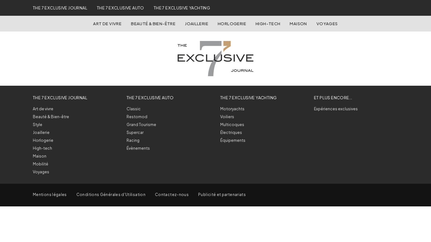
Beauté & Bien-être (153, 23)
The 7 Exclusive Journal (60, 7)
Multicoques (232, 124)
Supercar (135, 132)
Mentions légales (50, 194)
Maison (298, 23)
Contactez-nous (172, 194)
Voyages (327, 23)
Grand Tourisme (141, 124)
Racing (133, 140)
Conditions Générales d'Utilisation (110, 194)
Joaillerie (196, 23)
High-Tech (268, 23)
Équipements (232, 140)
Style (37, 124)
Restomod (137, 116)
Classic (134, 109)
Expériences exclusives (336, 109)
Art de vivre (107, 23)
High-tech (42, 148)
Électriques (231, 132)
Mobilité (40, 164)
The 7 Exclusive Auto (120, 7)
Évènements (138, 148)
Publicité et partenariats (222, 194)
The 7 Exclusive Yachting (182, 7)
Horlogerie (232, 23)
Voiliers (227, 116)
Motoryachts (232, 109)
